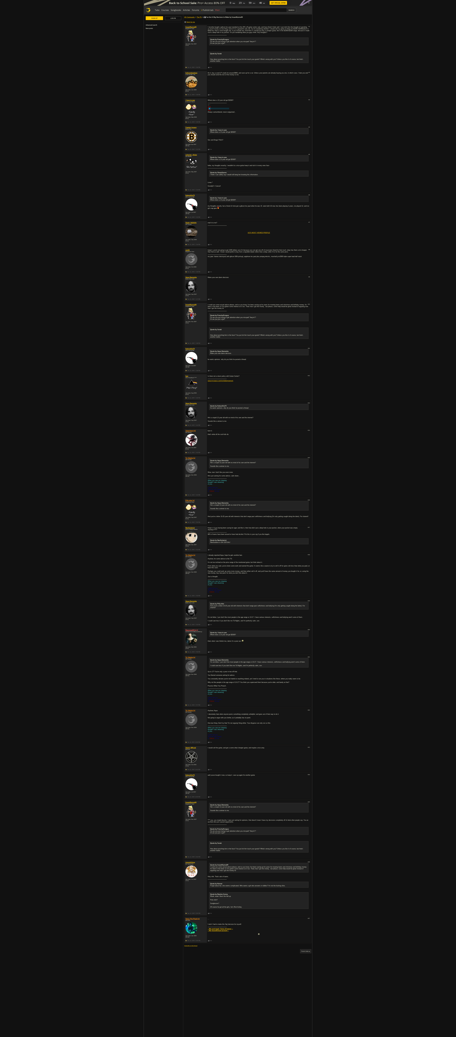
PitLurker (188, 500)
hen (186, 376)
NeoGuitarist (190, 528)
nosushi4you (190, 862)
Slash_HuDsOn (191, 223)
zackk (187, 250)
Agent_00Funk (190, 748)
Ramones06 (189, 630)
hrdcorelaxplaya (191, 73)
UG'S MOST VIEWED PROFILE (259, 233)
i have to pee (190, 100)
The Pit (199, 17)
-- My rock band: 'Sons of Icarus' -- (220, 929)
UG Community (189, 17)
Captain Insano (191, 127)
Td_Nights (189, 458)
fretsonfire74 (190, 195)
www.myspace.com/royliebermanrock (220, 381)
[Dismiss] (309, 3)
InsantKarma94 (190, 27)
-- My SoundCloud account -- (218, 930)
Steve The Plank (191, 919)
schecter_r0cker (191, 155)
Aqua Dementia (191, 277)
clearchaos (189, 431)
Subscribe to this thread (190, 945)
